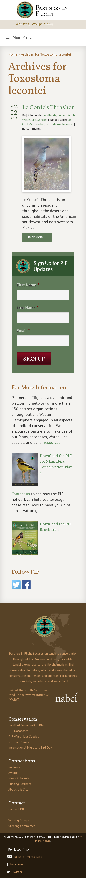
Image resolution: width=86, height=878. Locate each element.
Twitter (17, 872)
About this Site (18, 789)
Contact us (21, 493)
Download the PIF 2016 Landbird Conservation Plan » (56, 464)
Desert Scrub (66, 115)
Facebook (16, 864)
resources (52, 442)
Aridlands (50, 115)
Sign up (34, 358)
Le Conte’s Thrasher (48, 107)
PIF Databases (18, 731)
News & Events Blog (28, 857)
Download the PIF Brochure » (56, 527)
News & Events (19, 778)
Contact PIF (16, 809)
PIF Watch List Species (23, 736)
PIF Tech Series (18, 742)
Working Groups (18, 820)
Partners (14, 767)
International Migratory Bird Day (30, 747)
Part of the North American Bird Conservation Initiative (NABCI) (28, 695)
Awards (13, 773)
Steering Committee (21, 826)
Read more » (37, 237)
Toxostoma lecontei (59, 124)
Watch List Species (34, 120)
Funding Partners (19, 784)
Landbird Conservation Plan (26, 725)
